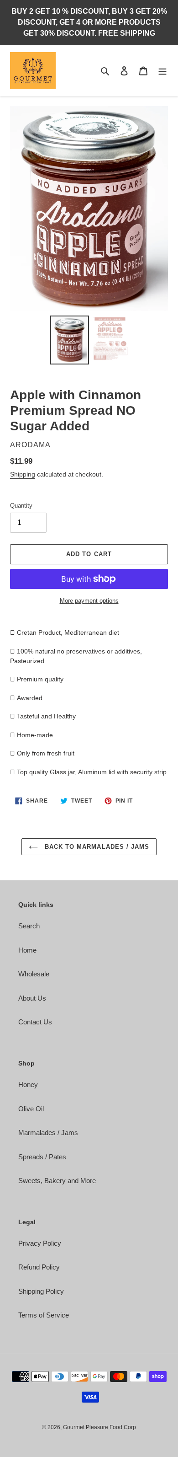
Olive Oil (31, 1109)
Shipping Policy (41, 1291)
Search (29, 926)
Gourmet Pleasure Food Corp (99, 1427)
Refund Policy (39, 1267)
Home (27, 950)
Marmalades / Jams (48, 1132)
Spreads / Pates (42, 1157)
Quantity (21, 505)
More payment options (89, 600)
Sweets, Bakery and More (57, 1180)
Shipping (22, 474)
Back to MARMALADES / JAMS (95, 846)
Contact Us (35, 1022)
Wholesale (33, 974)
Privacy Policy (39, 1243)
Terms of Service (43, 1315)
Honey (28, 1084)
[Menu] (162, 70)
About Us (32, 998)
